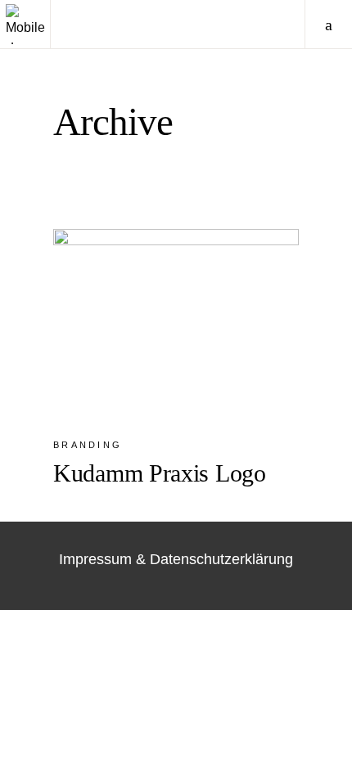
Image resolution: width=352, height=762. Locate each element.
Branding (87, 445)
